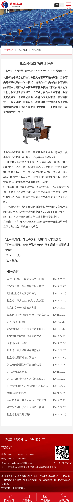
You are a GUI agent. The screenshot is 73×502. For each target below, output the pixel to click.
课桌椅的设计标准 (17, 343)
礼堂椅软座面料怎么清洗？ (21, 357)
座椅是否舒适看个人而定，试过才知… (28, 400)
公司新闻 (22, 49)
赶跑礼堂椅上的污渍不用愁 (21, 293)
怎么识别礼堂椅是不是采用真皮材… (26, 378)
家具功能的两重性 (17, 321)
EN (61, 5)
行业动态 (8, 49)
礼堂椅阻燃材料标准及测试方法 (24, 336)
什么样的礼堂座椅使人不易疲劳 (42, 239)
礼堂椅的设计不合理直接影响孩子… (26, 329)
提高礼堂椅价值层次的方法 (21, 307)
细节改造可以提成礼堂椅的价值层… (26, 407)
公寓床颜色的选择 (17, 393)
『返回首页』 (11, 260)
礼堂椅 (10, 162)
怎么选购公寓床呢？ (18, 371)
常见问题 (36, 49)
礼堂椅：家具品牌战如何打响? (23, 350)
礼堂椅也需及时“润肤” (19, 414)
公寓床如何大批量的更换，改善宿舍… (28, 314)
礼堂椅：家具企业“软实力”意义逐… (26, 300)
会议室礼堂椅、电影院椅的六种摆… (26, 279)
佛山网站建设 (18, 488)
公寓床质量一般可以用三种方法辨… (26, 286)
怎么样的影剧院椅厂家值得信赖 (24, 364)
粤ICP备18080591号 (49, 476)
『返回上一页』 (13, 255)
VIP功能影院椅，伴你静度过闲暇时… (27, 386)
